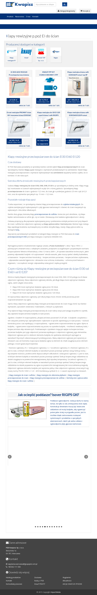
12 (61, 526)
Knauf (26, 58)
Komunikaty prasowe (14, 584)
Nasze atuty (19, 16)
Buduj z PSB (39, 581)
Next (86, 457)
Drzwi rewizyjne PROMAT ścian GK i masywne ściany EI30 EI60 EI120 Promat (19, 115)
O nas (28, 16)
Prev (10, 457)
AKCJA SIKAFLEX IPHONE (72, 584)
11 (59, 526)
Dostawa (37, 577)
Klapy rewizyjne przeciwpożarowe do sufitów (47, 378)
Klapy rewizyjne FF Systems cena (11, 60)
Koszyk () (86, 11)
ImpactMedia (56, 592)
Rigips (56, 58)
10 (56, 526)
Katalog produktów (13, 577)
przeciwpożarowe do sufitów (46, 214)
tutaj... (17, 230)
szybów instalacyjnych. (71, 204)
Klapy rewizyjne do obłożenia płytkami (51, 375)
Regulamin (67, 577)
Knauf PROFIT (39, 584)
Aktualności (67, 581)
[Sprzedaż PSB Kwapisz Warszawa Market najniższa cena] (19, 4)
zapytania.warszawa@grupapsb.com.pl (22, 564)
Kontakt (35, 16)
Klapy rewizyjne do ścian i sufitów (22, 375)
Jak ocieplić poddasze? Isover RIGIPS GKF (48, 395)
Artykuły (10, 16)
